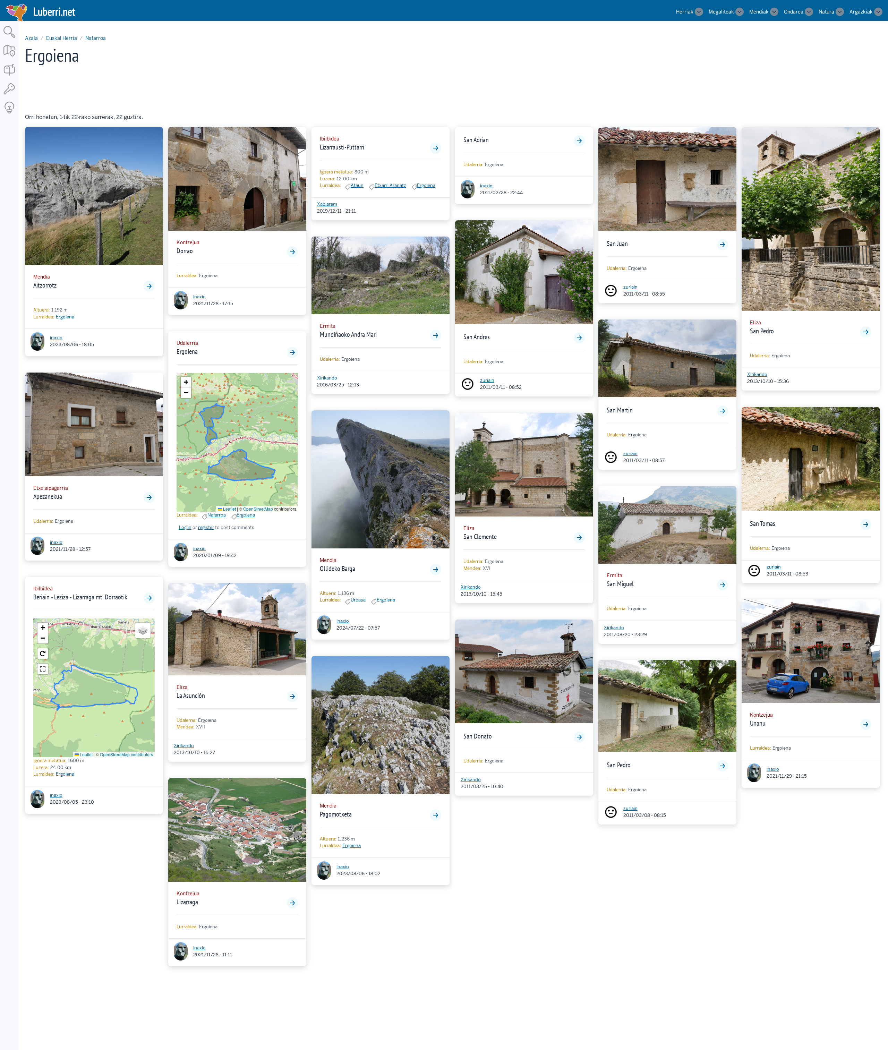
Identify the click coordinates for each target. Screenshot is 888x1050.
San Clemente (480, 536)
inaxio (56, 338)
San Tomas (762, 523)
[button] (42, 628)
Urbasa (358, 600)
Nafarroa (95, 38)
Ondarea (793, 12)
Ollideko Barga (337, 568)
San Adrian (476, 139)
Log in (185, 527)
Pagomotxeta (336, 814)
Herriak (684, 12)
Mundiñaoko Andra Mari (348, 334)
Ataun (357, 185)
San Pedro (619, 764)
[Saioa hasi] (9, 95)
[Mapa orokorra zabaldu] (9, 57)
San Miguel (620, 583)
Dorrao (185, 250)
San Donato (477, 736)
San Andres (476, 336)
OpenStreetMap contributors (126, 754)
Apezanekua (47, 496)
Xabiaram (327, 204)
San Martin (620, 410)
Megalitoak (721, 12)
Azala (31, 38)
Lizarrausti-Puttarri (342, 147)
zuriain (487, 380)
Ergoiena (65, 317)
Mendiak (759, 12)
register (206, 527)
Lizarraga (187, 901)
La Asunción (191, 695)
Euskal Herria (61, 38)
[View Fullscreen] (42, 669)
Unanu (758, 723)
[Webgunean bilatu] (9, 38)
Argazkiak (861, 12)
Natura (826, 12)
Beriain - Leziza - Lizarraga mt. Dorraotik (80, 596)
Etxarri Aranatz (390, 185)
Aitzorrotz (45, 285)
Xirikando (184, 746)
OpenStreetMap (258, 509)
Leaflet (86, 754)
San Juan (617, 243)
